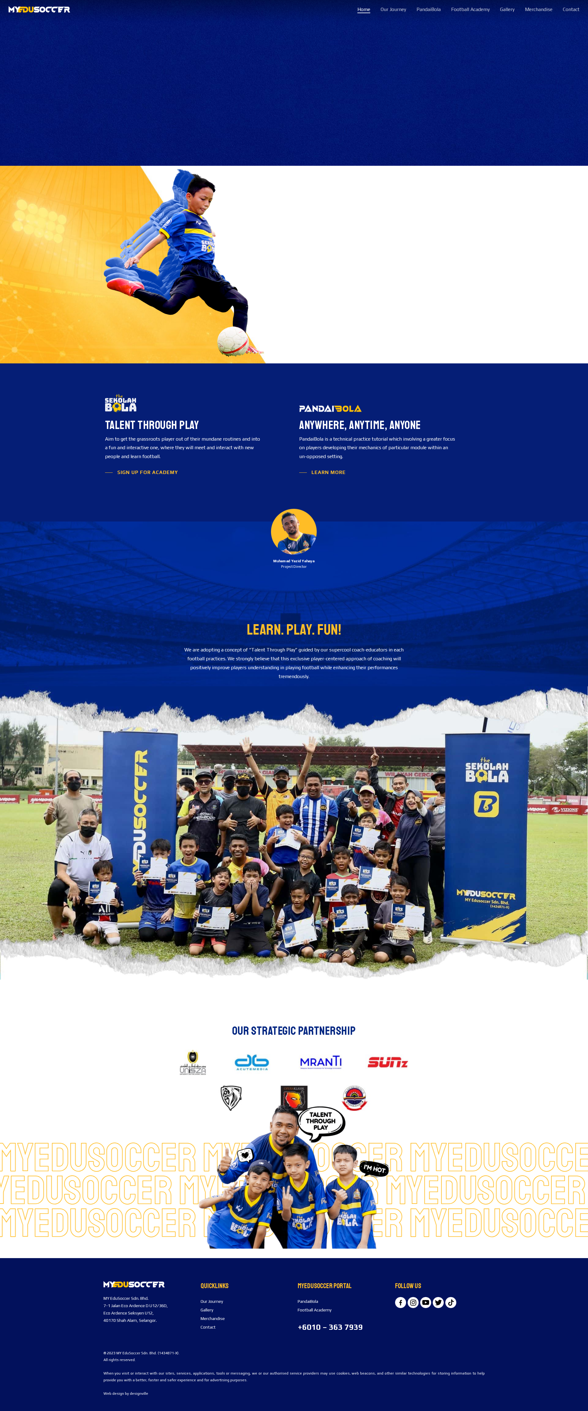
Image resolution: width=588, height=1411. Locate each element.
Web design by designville (126, 1393)
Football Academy (314, 1309)
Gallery (207, 1309)
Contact (208, 1327)
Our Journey (212, 1301)
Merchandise (213, 1318)
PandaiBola (308, 1301)
